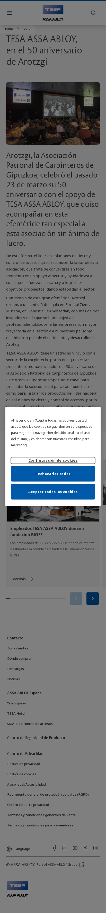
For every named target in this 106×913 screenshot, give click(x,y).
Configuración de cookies (53, 460)
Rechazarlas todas (53, 473)
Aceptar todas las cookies (53, 491)
